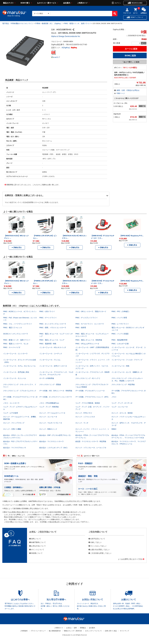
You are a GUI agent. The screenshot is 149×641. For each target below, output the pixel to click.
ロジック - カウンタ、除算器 (122, 413)
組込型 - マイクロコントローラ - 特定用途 (90, 441)
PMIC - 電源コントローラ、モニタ (15, 344)
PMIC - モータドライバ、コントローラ (89, 324)
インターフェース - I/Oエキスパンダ (52, 347)
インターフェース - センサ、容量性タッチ (127, 372)
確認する (142, 106)
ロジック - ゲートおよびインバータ (52, 413)
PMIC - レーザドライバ (120, 324)
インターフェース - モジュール (14, 378)
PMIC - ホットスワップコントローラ (52, 324)
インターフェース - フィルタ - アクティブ (127, 360)
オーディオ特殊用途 (46, 378)
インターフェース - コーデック (50, 354)
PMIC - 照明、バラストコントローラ (52, 327)
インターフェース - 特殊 (120, 366)
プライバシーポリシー (38, 631)
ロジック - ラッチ (81, 423)
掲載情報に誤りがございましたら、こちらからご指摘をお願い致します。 (33, 184)
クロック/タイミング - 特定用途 (123, 384)
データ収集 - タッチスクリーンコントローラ (55, 397)
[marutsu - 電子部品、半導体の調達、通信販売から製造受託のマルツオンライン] (14, 13)
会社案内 (66, 3)
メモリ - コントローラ (11, 403)
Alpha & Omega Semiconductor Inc (65, 36)
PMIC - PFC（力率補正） (121, 311)
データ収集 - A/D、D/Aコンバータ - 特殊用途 (55, 391)
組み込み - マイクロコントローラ (51, 441)
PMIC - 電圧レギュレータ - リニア (51, 340)
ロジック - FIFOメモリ (83, 413)
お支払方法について (38, 546)
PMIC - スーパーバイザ (11, 347)
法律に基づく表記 (111, 631)
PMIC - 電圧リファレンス (12, 327)
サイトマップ (124, 631)
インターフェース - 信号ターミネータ (53, 366)
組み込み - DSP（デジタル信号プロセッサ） (55, 435)
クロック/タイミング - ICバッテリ (87, 378)
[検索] (114, 13)
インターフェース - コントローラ (15, 354)
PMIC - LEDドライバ (47, 311)
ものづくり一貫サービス (46, 3)
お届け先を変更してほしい (100, 549)
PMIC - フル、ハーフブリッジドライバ (17, 324)
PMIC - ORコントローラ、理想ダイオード (90, 311)
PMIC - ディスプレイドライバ (86, 318)
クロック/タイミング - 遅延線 (50, 384)
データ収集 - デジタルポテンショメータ (90, 391)
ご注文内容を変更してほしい (101, 553)
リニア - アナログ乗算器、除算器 (87, 403)
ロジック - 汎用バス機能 (12, 429)
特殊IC (114, 429)
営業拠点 (83, 628)
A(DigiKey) (66, 48)
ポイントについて (37, 549)
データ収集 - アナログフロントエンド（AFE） (92, 397)
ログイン (118, 3)
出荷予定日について (97, 538)
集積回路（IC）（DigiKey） (52, 23)
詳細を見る (18, 247)
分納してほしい (96, 542)
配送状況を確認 (137, 3)
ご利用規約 (24, 631)
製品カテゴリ (8, 3)
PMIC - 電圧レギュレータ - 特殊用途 (88, 340)
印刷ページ (121, 93)
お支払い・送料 (71, 628)
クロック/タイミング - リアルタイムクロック (19, 391)
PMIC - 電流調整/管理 (119, 340)
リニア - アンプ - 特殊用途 (49, 407)
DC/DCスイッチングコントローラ (15, 334)
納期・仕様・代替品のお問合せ (128, 90)
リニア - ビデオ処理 (10, 413)
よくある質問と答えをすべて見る (130, 559)
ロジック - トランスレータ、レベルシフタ (90, 448)
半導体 (37, 23)
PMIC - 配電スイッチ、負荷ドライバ (77, 23)
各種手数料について (38, 542)
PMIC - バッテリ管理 (119, 318)
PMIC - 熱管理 (80, 327)
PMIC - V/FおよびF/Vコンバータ (87, 344)
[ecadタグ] (55, 57)
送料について (36, 538)
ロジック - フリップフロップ (13, 423)
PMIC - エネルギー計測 (120, 344)
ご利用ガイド (82, 3)
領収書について (36, 553)
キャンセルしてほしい (98, 546)
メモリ (114, 397)
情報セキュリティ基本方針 (73, 631)
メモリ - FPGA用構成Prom (49, 403)
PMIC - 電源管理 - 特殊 (47, 344)
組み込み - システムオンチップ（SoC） (53, 448)
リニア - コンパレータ (120, 407)
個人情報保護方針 (55, 631)
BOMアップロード (137, 17)
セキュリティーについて (93, 631)
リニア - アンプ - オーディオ (122, 403)
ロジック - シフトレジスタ (85, 417)
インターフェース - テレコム (49, 360)
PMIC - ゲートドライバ (47, 318)
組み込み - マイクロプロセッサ (14, 448)
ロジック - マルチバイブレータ (50, 423)
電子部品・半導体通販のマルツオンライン (17, 23)
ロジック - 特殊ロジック (48, 429)
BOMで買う (25, 3)
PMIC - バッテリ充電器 (120, 334)
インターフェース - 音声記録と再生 (16, 372)
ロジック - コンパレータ (48, 417)
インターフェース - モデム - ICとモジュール (19, 366)
